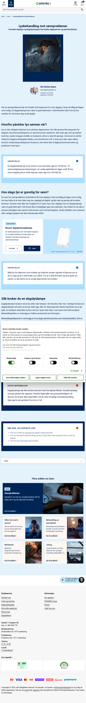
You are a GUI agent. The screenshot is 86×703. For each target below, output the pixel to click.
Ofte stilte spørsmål (9, 608)
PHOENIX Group (50, 601)
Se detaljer (74, 371)
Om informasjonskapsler (13, 347)
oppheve (36, 690)
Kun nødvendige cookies (15, 378)
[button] (43, 461)
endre (26, 690)
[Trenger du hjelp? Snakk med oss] (81, 580)
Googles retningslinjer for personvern (18, 350)
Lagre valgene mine (43, 378)
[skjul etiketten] (62, 580)
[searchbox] (40, 9)
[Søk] (82, 9)
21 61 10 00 (6, 644)
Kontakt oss (6, 598)
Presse (47, 605)
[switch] (32, 362)
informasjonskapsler (62, 687)
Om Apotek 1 (49, 598)
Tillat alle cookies (70, 378)
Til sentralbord (7, 650)
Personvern (5, 612)
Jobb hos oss (49, 608)
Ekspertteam (6, 615)
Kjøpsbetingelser (7, 605)
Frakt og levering (7, 601)
